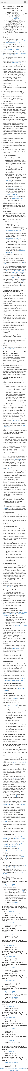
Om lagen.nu (3, 1068)
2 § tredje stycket (16, 62)
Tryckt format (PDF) (10, 885)
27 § (4, 542)
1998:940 (22, 857)
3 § (3, 57)
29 (15, 844)
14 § (4, 294)
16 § (4, 355)
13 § (4, 279)
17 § (4, 369)
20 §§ (19, 459)
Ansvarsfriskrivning (12, 1068)
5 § (3, 196)
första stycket (16, 420)
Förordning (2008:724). (12, 194)
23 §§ (17, 196)
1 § (3, 24)
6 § (3, 200)
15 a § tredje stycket (12, 613)
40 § (4, 786)
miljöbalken (5, 202)
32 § (4, 654)
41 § (4, 814)
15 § (4, 314)
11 (15, 762)
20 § (4, 429)
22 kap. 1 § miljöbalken (12, 705)
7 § (3, 213)
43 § (4, 837)
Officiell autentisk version (11, 1062)
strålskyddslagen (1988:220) (13, 188)
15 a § (4, 335)
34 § (4, 685)
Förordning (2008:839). (13, 277)
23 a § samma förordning (18, 272)
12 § (4, 266)
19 (14, 196)
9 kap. (18, 697)
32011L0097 (15, 997)
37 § (4, 736)
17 (18, 762)
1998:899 (15, 698)
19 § (4, 405)
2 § (3, 39)
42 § (4, 828)
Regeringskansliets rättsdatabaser (17, 17)
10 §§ (22, 281)
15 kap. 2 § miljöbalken (20, 53)
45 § (4, 865)
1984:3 (24, 185)
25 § (4, 515)
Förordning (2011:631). (21, 625)
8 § (3, 222)
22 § (4, 471)
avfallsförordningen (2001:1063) (13, 42)
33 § (4, 664)
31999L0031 (15, 902)
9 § (3, 254)
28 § (4, 547)
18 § (4, 381)
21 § (4, 456)
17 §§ (19, 778)
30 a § (4, 610)
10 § (4, 258)
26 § (4, 529)
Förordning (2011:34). (16, 850)
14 (23, 262)
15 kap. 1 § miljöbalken (20, 41)
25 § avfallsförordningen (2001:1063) (15, 271)
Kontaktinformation (22, 1068)
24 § (4, 505)
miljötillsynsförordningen (10, 846)
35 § (4, 695)
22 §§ (6, 508)
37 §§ (24, 762)
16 (15, 778)
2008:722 (8, 180)
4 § (3, 158)
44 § (4, 855)
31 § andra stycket (19, 796)
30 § (4, 592)
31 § (4, 630)
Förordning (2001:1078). (9, 55)
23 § (4, 498)
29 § (4, 566)
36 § (4, 702)
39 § (4, 776)
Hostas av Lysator (14, 1070)
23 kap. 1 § (12, 867)
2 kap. (12, 844)
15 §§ (4, 264)
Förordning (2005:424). (8, 349)
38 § (4, 748)
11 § (4, 260)
